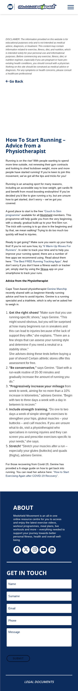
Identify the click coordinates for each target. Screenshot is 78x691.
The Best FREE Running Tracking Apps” (38, 261)
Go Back (16, 81)
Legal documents (39, 682)
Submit (18, 658)
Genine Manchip (57, 288)
